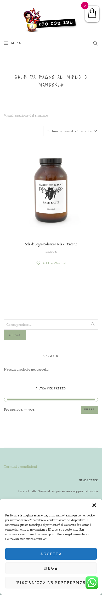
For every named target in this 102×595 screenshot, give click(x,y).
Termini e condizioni (20, 466)
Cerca (15, 335)
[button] (94, 505)
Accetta (51, 554)
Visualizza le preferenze (51, 582)
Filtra (89, 409)
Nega (51, 568)
